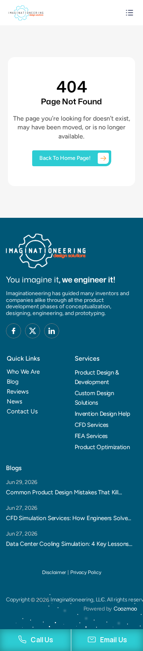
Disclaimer (54, 572)
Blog (13, 381)
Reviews (18, 391)
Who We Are (23, 371)
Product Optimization (102, 447)
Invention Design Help (102, 413)
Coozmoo (125, 608)
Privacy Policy (85, 572)
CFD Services (91, 424)
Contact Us (22, 411)
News (14, 401)
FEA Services (91, 436)
